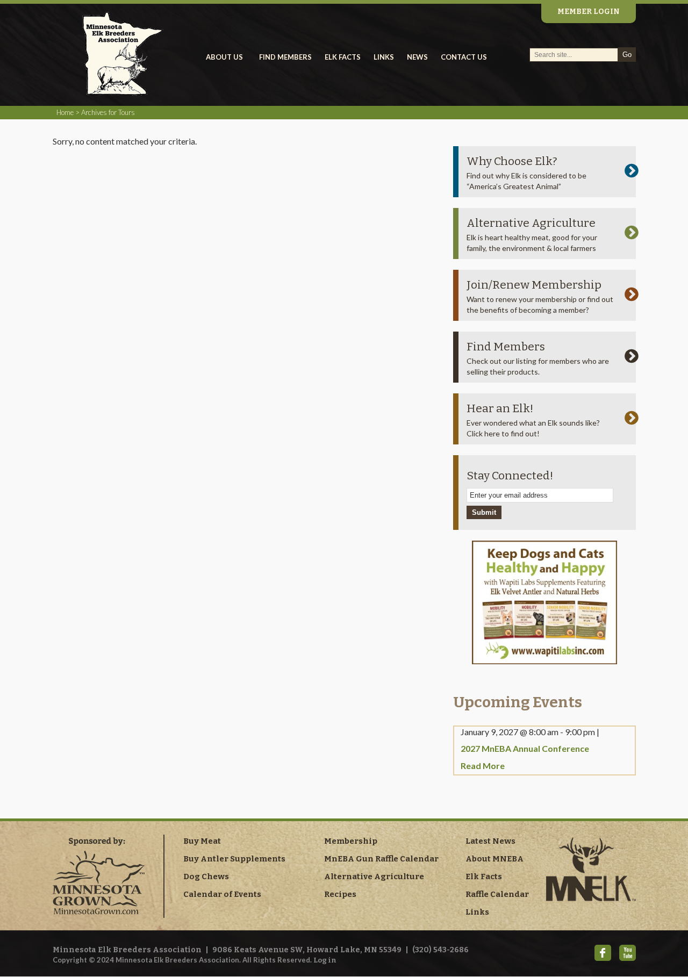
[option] (544, 602)
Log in (324, 960)
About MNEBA (494, 859)
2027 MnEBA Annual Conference (525, 748)
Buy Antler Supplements (234, 859)
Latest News (490, 841)
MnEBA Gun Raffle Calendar (381, 859)
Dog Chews (206, 876)
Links (477, 912)
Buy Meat (202, 841)
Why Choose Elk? (512, 161)
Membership (350, 841)
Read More (483, 765)
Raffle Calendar (497, 894)
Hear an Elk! (500, 408)
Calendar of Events (222, 894)
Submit (484, 512)
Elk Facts (483, 876)
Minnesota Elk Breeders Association (139, 54)
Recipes (340, 894)
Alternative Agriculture (531, 223)
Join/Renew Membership (534, 285)
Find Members (506, 347)
